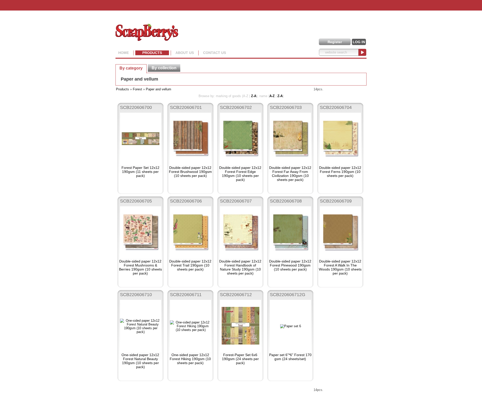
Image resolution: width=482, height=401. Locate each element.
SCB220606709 (336, 201)
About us (184, 53)
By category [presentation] (131, 68)
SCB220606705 (136, 201)
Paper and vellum (139, 79)
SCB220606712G (287, 294)
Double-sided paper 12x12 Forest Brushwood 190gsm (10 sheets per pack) (190, 172)
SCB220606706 (186, 201)
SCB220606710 (136, 294)
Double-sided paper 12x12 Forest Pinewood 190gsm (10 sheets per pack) (290, 265)
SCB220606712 (236, 294)
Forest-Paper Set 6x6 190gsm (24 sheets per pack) (240, 359)
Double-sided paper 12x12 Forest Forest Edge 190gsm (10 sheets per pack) (240, 174)
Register (335, 42)
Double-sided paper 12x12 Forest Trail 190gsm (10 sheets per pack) (190, 265)
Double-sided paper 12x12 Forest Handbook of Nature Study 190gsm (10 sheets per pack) (240, 267)
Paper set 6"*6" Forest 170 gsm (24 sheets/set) (290, 357)
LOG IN (359, 42)
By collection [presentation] (164, 68)
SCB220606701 (186, 107)
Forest (137, 89)
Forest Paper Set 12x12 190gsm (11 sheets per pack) (140, 172)
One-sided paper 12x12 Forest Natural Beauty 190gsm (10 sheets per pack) (140, 361)
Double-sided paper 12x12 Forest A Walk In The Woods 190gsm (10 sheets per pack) (340, 267)
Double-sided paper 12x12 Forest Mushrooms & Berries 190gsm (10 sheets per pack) (140, 267)
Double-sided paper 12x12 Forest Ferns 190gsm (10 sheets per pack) (340, 172)
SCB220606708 (286, 201)
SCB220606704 (336, 107)
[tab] (131, 68)
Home (123, 53)
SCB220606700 (136, 107)
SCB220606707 (236, 201)
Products (152, 53)
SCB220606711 (186, 294)
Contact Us (214, 53)
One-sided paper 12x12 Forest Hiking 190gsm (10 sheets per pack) (190, 359)
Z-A (253, 96)
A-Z (272, 96)
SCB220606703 (286, 107)
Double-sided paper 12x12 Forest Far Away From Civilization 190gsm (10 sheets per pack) (290, 174)
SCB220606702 (236, 107)
